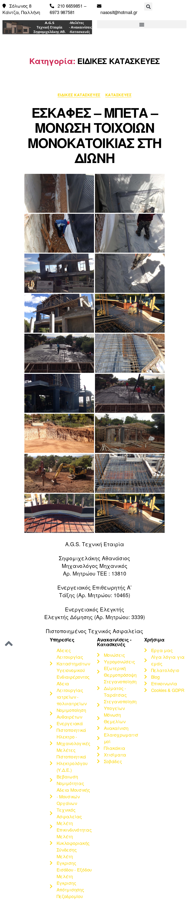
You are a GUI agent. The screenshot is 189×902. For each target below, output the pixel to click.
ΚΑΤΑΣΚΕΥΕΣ (118, 95)
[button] (148, 6)
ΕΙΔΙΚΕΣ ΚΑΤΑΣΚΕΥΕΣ (79, 95)
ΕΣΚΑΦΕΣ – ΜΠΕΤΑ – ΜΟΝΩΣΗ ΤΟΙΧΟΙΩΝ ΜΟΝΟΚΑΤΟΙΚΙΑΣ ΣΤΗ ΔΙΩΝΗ (94, 135)
